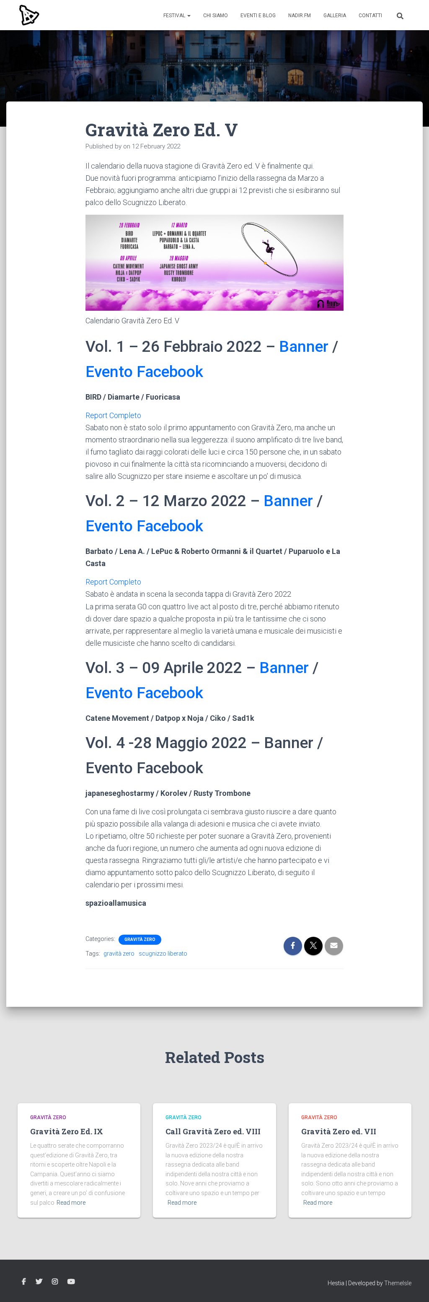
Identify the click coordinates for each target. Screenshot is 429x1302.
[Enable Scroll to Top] (412, 1285)
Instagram (55, 1282)
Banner (303, 347)
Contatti (370, 15)
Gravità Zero (139, 939)
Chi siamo (215, 15)
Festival (174, 15)
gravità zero (118, 953)
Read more (71, 1202)
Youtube (71, 1282)
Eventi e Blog (258, 15)
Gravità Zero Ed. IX (66, 1131)
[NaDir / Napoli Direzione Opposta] (28, 15)
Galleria (334, 15)
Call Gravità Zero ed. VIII (213, 1131)
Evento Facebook (144, 372)
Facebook (24, 1282)
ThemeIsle (397, 1283)
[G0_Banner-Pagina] (214, 263)
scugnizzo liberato (163, 953)
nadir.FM (299, 15)
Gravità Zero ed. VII (338, 1131)
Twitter (39, 1282)
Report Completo (113, 415)
